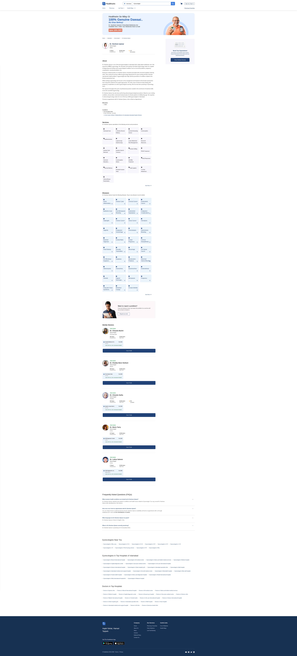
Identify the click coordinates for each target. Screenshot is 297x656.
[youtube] (186, 652)
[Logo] (103, 623)
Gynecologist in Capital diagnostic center (113, 563)
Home (103, 8)
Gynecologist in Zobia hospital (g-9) (136, 567)
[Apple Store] (119, 643)
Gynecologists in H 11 (124, 544)
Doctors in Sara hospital (161, 601)
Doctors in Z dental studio (131, 598)
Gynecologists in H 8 (142, 547)
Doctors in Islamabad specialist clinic (130, 601)
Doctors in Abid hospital (146, 601)
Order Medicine (151, 628)
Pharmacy (111, 8)
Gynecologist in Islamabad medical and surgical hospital (117, 571)
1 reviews (132, 402)
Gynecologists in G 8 (150, 544)
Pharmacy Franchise (189, 8)
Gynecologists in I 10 (175, 544)
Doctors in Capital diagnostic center (127, 594)
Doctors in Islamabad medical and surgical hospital (115, 605)
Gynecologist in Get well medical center (142, 571)
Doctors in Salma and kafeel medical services (166, 590)
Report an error (124, 314)
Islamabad (109, 38)
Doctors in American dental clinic (150, 605)
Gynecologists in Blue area (109, 544)
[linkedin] (194, 652)
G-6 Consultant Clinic (108, 111)
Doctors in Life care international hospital (150, 598)
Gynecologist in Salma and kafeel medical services (158, 559)
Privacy (121, 652)
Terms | (117, 652)
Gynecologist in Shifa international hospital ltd (114, 578)
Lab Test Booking (151, 630)
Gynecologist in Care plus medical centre (136, 563)
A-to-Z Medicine (164, 625)
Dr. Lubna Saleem (116, 459)
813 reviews (132, 51)
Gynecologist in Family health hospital (112, 574)
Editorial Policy (137, 635)
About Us (136, 628)
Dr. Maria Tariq (115, 427)
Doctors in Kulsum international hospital (172, 598)
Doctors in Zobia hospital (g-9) (110, 601)
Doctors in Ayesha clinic (109, 590)
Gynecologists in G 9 (163, 544)
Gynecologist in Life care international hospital (159, 563)
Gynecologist (117, 38)
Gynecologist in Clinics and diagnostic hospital (135, 574)
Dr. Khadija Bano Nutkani (119, 363)
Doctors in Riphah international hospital (113, 598)
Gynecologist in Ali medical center (136, 559)
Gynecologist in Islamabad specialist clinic (158, 567)
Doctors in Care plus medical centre (165, 594)
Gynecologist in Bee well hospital (182, 571)
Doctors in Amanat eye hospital (146, 594)
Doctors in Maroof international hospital (127, 590)
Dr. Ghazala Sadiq (116, 395)
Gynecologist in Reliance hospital (136, 578)
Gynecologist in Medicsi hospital (181, 559)
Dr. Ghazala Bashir (117, 331)
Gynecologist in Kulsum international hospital (114, 567)
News (135, 630)
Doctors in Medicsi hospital (109, 594)
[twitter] (191, 652)
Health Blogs (130, 8)
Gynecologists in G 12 (137, 544)
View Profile (129, 350)
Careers (136, 632)
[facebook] (188, 652)
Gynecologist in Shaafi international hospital (160, 574)
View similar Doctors (180, 60)
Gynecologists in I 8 (108, 547)
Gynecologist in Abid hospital (177, 567)
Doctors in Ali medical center (146, 590)
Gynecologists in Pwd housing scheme (124, 547)
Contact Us (136, 637)
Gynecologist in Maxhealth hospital (163, 571)
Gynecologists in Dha (154, 547)
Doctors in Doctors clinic (182, 594)
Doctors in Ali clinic (135, 605)
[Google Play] (107, 643)
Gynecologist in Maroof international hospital (114, 559)
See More (147, 185)
